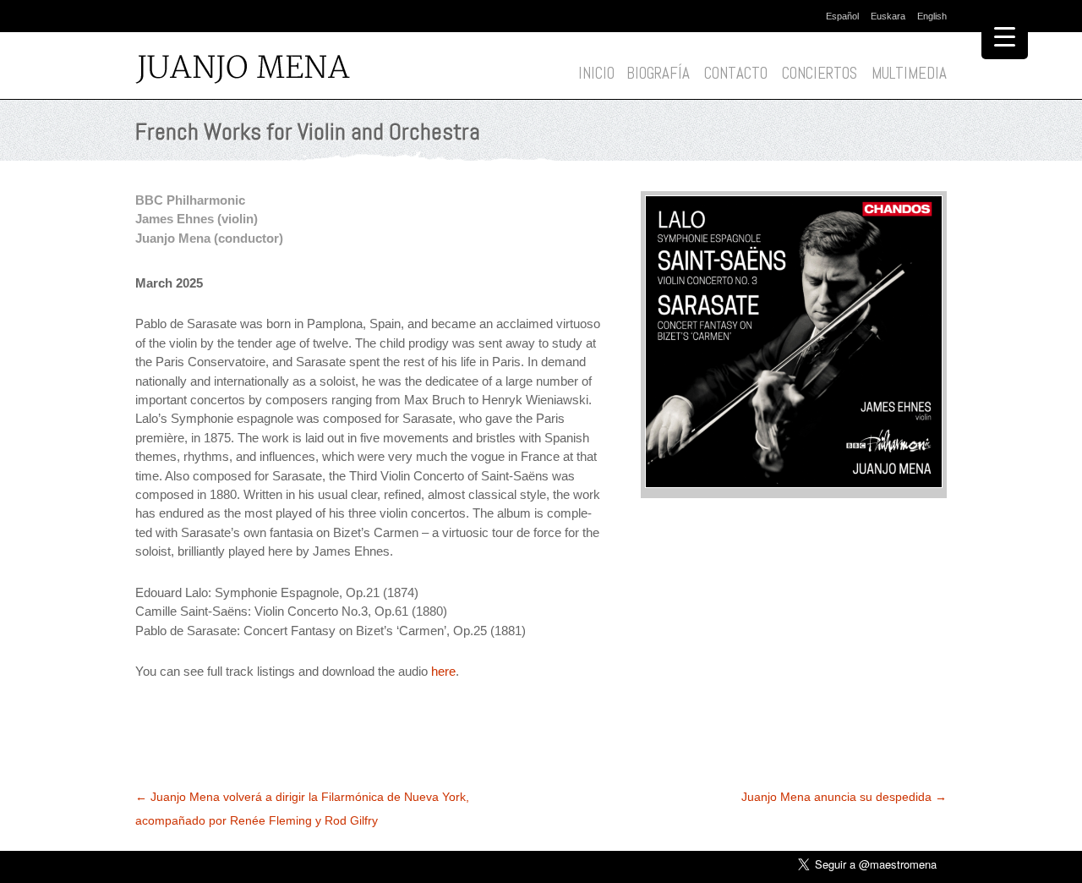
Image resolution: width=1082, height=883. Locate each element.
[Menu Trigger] (1004, 36)
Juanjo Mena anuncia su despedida (844, 796)
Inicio (596, 73)
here (443, 671)
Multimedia (909, 73)
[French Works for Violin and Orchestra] (794, 483)
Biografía (658, 73)
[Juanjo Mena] (247, 70)
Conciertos (819, 73)
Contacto (736, 73)
